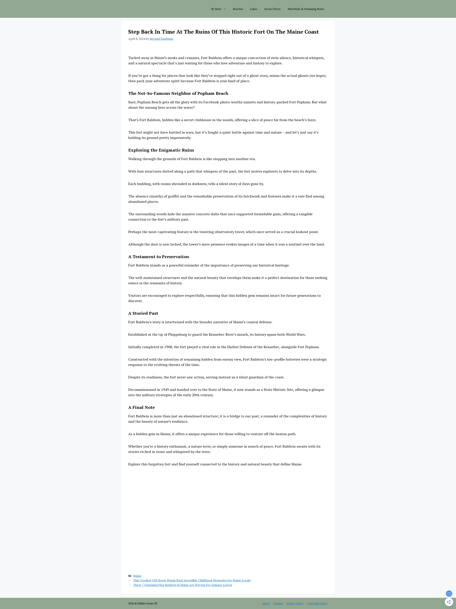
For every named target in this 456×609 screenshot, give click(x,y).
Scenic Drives (272, 9)
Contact (278, 603)
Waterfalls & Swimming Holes (306, 9)
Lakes (253, 9)
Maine (137, 576)
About (266, 603)
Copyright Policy (317, 603)
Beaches (238, 9)
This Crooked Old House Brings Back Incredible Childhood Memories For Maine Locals (191, 580)
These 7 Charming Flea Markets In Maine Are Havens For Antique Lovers (182, 585)
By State (216, 9)
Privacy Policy (295, 603)
